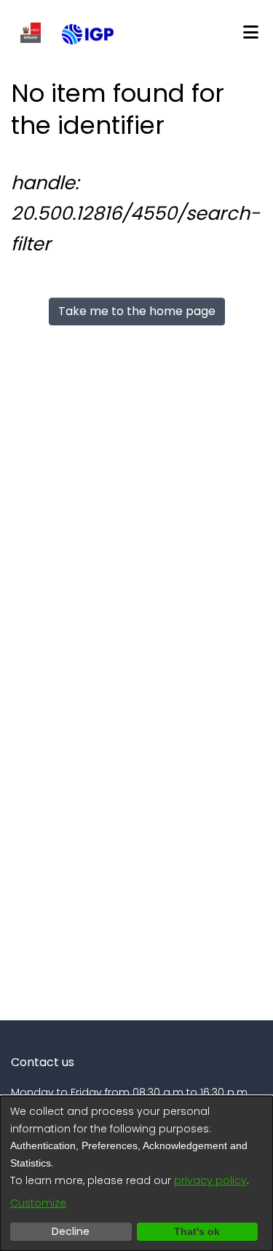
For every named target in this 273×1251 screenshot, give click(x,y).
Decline (71, 1231)
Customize (38, 1203)
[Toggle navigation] (250, 32)
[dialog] (136, 1173)
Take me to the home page (136, 311)
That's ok (197, 1231)
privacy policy (210, 1180)
